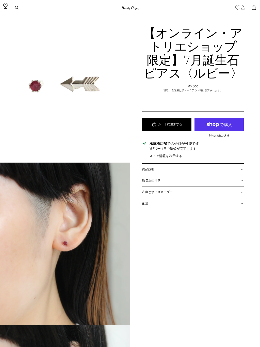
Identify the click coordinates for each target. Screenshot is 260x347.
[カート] (253, 7)
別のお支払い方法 (219, 135)
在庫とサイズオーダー (157, 192)
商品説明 (148, 169)
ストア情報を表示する (165, 156)
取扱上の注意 (151, 181)
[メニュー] (6, 7)
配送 (145, 203)
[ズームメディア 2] (65, 244)
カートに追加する (170, 124)
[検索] (16, 7)
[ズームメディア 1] (65, 81)
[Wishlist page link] (237, 7)
